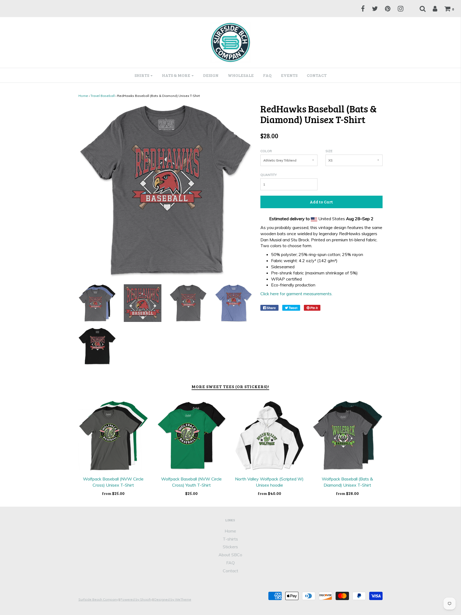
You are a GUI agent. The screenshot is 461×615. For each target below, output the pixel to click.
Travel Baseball (102, 96)
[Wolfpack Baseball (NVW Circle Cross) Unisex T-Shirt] (113, 436)
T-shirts (230, 539)
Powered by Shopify (136, 599)
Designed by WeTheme (172, 599)
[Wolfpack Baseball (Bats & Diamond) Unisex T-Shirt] (347, 436)
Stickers (230, 546)
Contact (317, 75)
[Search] (419, 8)
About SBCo (230, 554)
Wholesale (241, 75)
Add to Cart (321, 201)
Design (210, 75)
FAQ (267, 75)
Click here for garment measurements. (296, 293)
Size (328, 151)
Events (289, 75)
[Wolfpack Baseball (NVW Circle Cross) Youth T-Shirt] (191, 436)
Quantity (268, 175)
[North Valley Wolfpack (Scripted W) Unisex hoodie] (270, 436)
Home (83, 96)
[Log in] (431, 8)
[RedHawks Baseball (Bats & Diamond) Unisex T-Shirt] (97, 302)
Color (266, 151)
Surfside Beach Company (98, 599)
